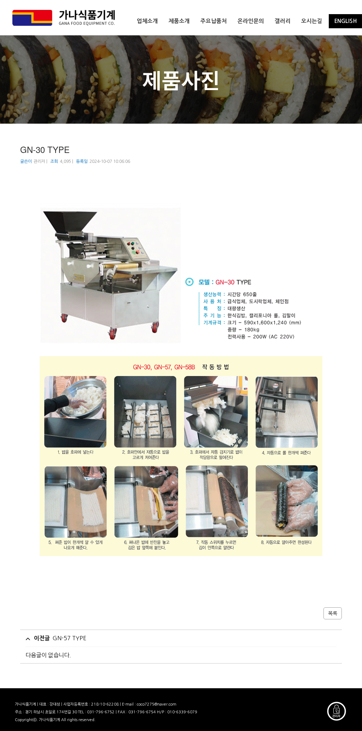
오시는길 (311, 21)
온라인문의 (251, 21)
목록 (332, 613)
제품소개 (179, 21)
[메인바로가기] (63, 18)
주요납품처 (213, 21)
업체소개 (147, 21)
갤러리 (283, 21)
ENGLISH (345, 21)
